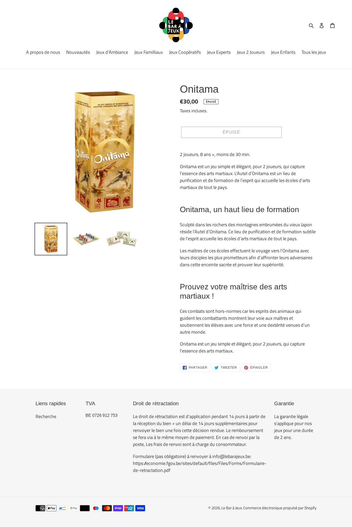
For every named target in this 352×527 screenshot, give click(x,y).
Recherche (46, 416)
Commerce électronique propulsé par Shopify (279, 508)
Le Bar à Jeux (231, 508)
